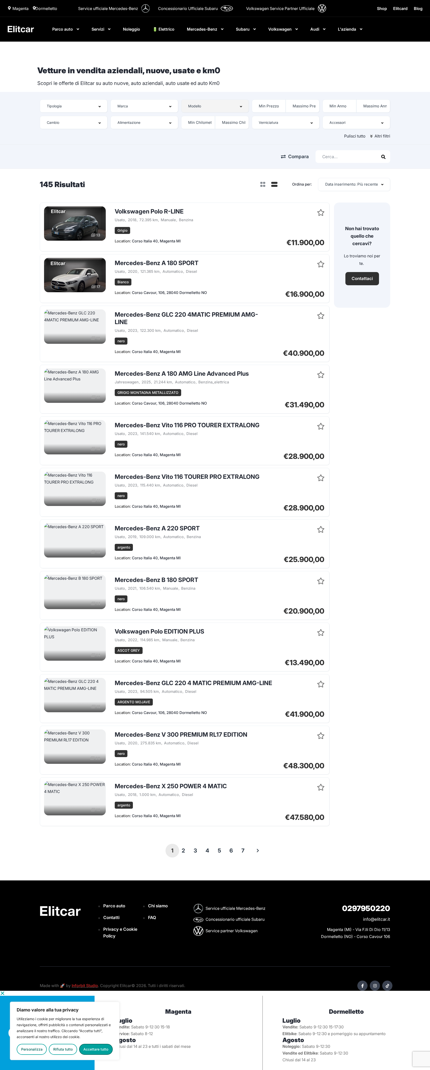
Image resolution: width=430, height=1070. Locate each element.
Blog (418, 8)
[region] (64, 1031)
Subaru (243, 29)
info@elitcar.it (376, 919)
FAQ (152, 917)
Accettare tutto (95, 1049)
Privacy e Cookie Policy (120, 932)
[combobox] (74, 106)
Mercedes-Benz (202, 29)
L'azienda (347, 29)
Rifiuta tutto (63, 1049)
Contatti (111, 917)
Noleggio (131, 29)
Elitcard (400, 8)
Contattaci (362, 278)
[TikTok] (387, 986)
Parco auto (62, 29)
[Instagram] (375, 986)
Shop (382, 8)
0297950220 (366, 908)
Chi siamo (158, 905)
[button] (215, 993)
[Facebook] (362, 986)
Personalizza (32, 1049)
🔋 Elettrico (163, 29)
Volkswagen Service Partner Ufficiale (280, 8)
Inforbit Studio (85, 985)
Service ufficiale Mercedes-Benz (108, 8)
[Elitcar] (20, 29)
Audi (314, 29)
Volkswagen (280, 29)
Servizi (98, 29)
